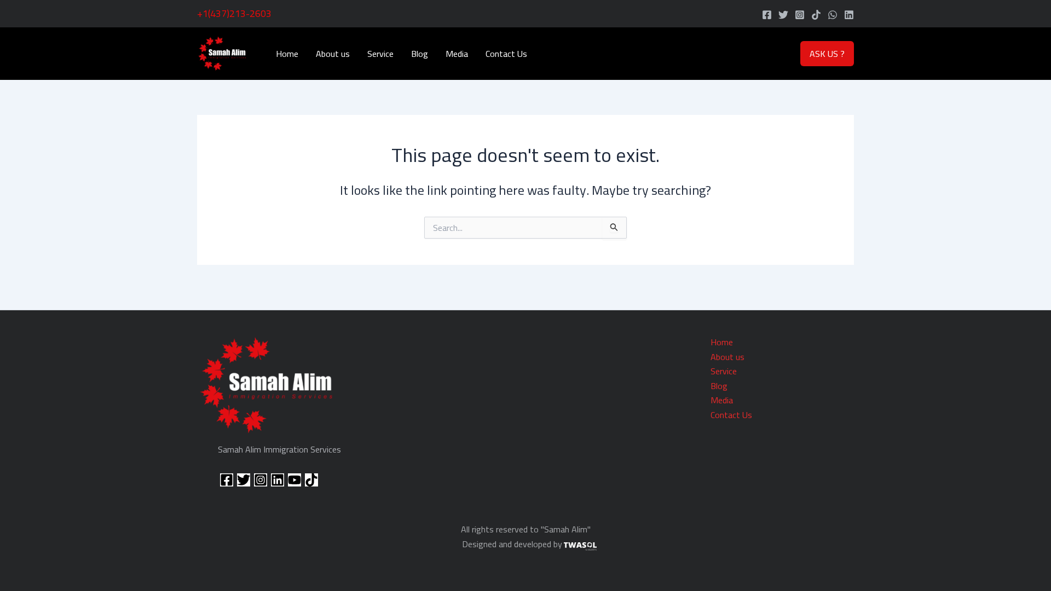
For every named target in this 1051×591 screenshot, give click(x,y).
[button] (827, 53)
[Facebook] (767, 15)
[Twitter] (783, 15)
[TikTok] (816, 15)
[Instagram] (800, 15)
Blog (419, 53)
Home (287, 53)
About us (333, 53)
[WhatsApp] (833, 15)
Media (457, 53)
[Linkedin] (849, 15)
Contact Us (506, 53)
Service (380, 53)
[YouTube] (294, 479)
